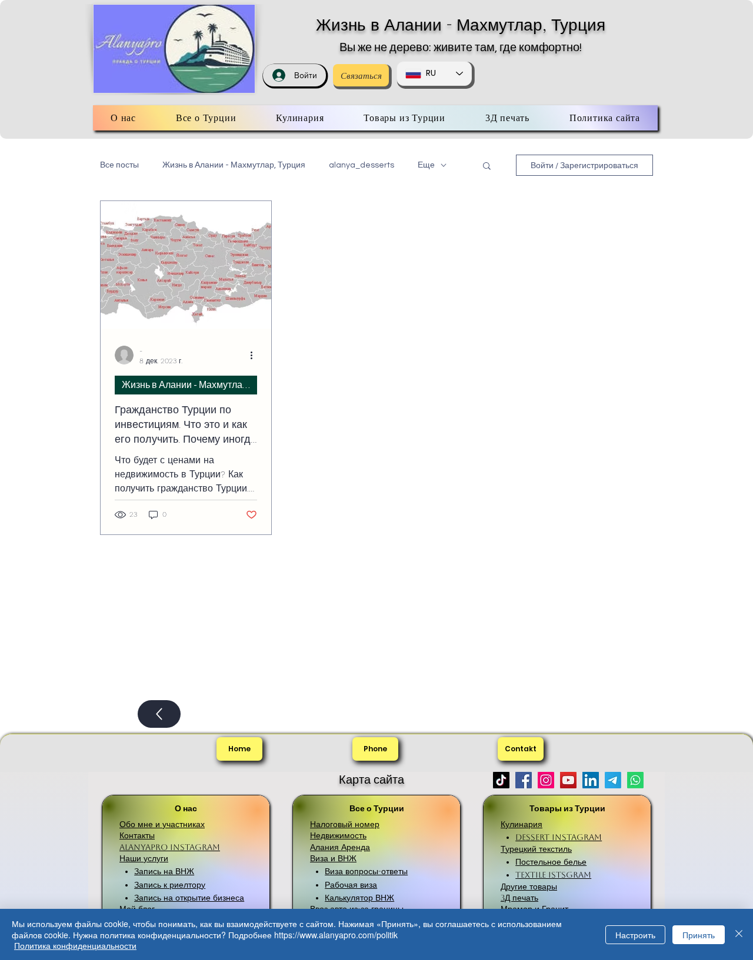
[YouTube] (568, 780)
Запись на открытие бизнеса (189, 897)
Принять (698, 935)
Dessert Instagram (558, 837)
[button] (486, 166)
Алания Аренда (340, 847)
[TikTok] (501, 780)
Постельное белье (551, 862)
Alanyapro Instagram (169, 847)
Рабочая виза (351, 884)
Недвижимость (338, 835)
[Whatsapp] (635, 780)
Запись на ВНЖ (164, 871)
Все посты (119, 165)
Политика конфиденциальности (75, 945)
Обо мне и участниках (162, 824)
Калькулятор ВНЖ (359, 897)
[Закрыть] (739, 934)
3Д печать (519, 897)
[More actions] (255, 355)
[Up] (159, 714)
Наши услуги (143, 858)
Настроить (635, 935)
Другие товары (529, 886)
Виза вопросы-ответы (366, 871)
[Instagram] (546, 780)
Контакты (137, 835)
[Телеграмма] (613, 780)
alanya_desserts (361, 165)
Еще (426, 165)
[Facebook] (523, 780)
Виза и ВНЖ (333, 858)
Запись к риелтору (169, 884)
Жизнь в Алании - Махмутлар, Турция (460, 24)
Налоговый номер (344, 824)
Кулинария (521, 824)
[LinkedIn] (590, 780)
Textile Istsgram (553, 874)
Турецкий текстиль (536, 849)
